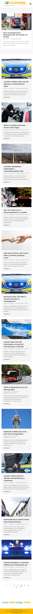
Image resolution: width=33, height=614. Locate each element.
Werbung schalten (9, 611)
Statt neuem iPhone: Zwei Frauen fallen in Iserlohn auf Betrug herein (16, 255)
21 (24, 585)
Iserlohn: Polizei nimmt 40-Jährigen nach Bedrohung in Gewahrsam (14, 478)
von (6, 38)
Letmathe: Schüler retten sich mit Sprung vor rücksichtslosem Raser (16, 84)
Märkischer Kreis (7, 391)
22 (28, 585)
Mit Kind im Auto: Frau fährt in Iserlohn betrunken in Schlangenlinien (15, 299)
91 (16, 587)
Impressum (16, 611)
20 (21, 585)
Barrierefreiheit (23, 611)
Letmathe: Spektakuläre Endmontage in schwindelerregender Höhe (13, 169)
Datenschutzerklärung (16, 612)
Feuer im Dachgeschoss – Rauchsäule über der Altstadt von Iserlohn (15, 35)
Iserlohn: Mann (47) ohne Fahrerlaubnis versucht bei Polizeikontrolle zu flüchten (14, 344)
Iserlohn (5, 88)
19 (17, 585)
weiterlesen (6, 97)
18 (14, 585)
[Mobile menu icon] (30, 4)
